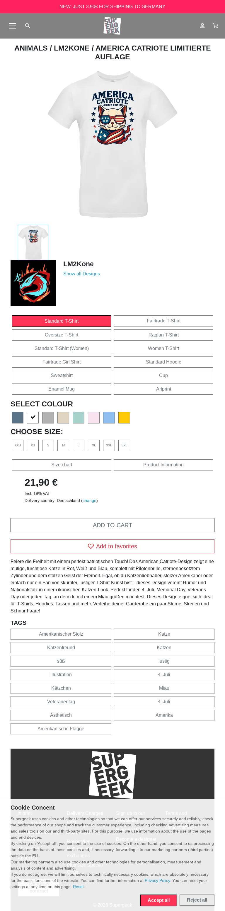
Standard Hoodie (163, 361)
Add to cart (112, 525)
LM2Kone (73, 48)
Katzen (164, 647)
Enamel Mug (61, 388)
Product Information (163, 464)
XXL (109, 445)
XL (94, 445)
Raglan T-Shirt (164, 334)
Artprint (163, 388)
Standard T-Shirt (62, 321)
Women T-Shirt (163, 348)
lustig (164, 661)
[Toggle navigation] (13, 25)
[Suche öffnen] (27, 25)
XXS (18, 445)
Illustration (61, 674)
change (89, 500)
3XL (124, 445)
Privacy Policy (157, 880)
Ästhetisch (61, 715)
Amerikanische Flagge (61, 728)
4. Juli (164, 674)
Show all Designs (81, 273)
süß (61, 661)
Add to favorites (116, 546)
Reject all (197, 899)
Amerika (164, 715)
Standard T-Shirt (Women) (62, 348)
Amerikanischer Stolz (61, 634)
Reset (78, 886)
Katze (164, 634)
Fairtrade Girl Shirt (61, 361)
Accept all (159, 900)
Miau (164, 688)
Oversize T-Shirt (61, 334)
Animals (32, 48)
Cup (163, 375)
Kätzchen (61, 688)
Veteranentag (61, 701)
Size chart (61, 464)
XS (33, 445)
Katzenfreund (61, 647)
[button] (215, 26)
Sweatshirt (62, 375)
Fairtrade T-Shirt (163, 320)
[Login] (202, 26)
